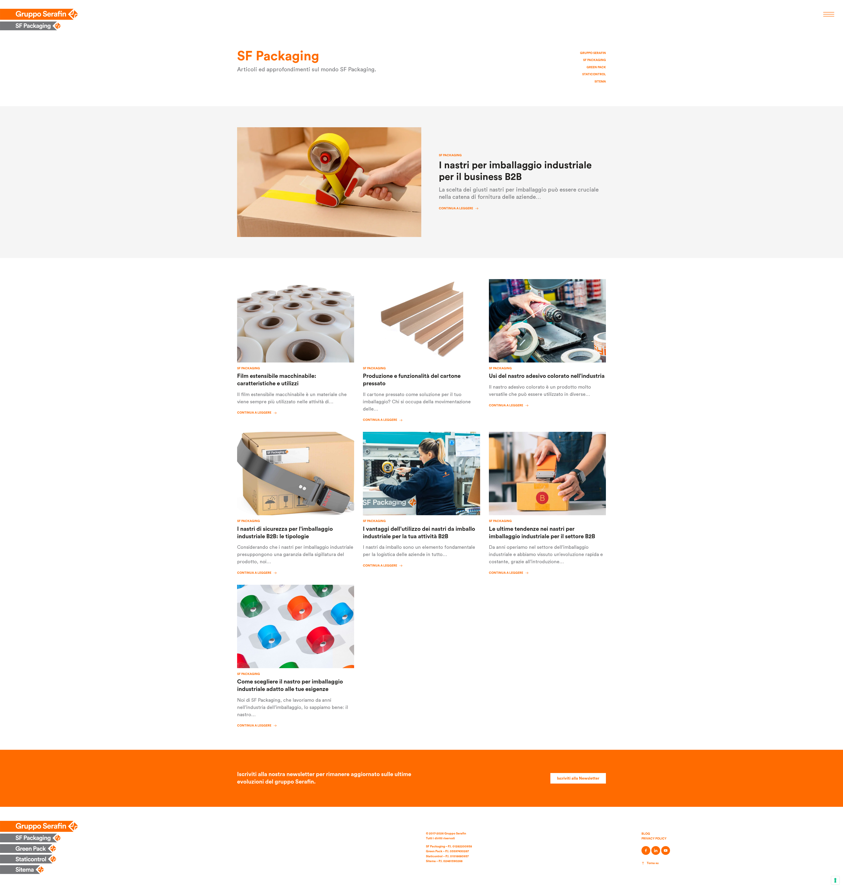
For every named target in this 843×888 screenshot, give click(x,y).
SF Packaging (594, 60)
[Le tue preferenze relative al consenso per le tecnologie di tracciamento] (835, 880)
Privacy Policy (653, 838)
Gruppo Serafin (593, 53)
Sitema (600, 81)
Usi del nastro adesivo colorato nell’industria (547, 376)
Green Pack (596, 67)
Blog (645, 833)
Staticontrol (594, 74)
